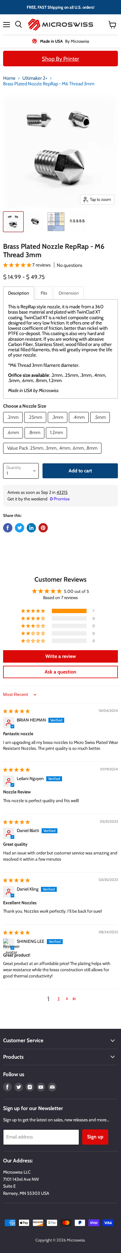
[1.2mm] (57, 440)
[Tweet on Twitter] (19, 527)
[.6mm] (14, 440)
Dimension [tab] (69, 293)
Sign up (95, 1137)
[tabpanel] (60, 349)
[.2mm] (13, 424)
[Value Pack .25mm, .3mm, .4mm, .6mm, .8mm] (53, 455)
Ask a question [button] (60, 672)
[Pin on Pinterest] (43, 527)
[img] (16, 711)
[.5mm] (100, 424)
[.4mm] (79, 424)
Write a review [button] (60, 656)
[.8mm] (35, 440)
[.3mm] (58, 424)
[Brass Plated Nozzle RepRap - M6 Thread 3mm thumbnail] (13, 222)
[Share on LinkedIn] (31, 527)
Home (9, 78)
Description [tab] (18, 293)
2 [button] (58, 999)
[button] (17, 265)
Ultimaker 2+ (34, 78)
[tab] (44, 292)
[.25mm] (36, 424)
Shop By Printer (60, 58)
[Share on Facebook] (7, 527)
